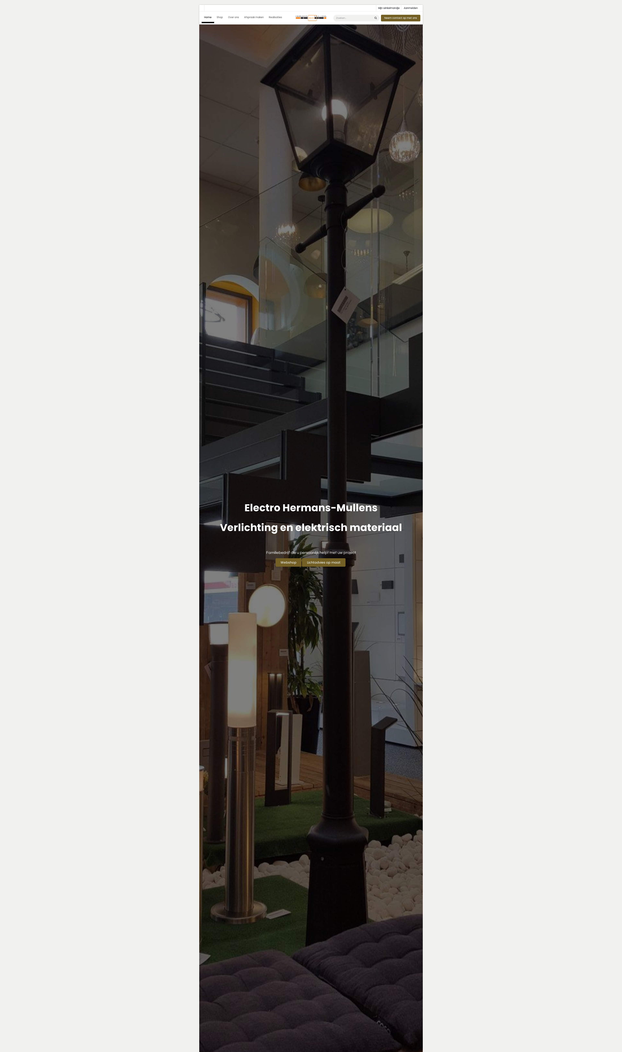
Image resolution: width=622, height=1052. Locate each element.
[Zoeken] (375, 18)
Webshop (288, 562)
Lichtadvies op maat (323, 562)
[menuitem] (208, 18)
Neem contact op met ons (400, 18)
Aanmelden (411, 8)
